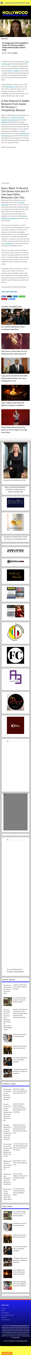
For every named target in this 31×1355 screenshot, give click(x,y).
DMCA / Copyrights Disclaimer (7, 1315)
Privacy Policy (4, 1317)
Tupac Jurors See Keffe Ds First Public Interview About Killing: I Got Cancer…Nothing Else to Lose (14, 378)
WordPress (12, 1340)
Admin (15, 53)
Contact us (3, 1308)
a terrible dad (8, 243)
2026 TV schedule (13, 71)
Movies (4, 38)
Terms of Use (26, 1335)
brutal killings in (11, 87)
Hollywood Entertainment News (17, 3)
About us (3, 1310)
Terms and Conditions (5, 1319)
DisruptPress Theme (22, 1340)
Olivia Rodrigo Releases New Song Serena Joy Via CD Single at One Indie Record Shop (14, 429)
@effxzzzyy (5, 122)
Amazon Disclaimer (5, 1312)
